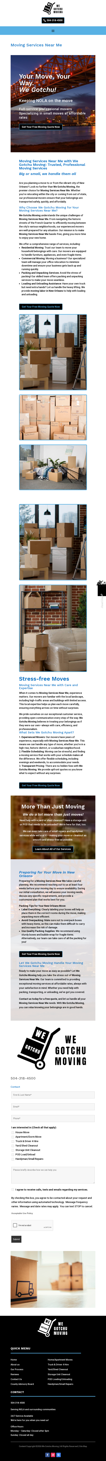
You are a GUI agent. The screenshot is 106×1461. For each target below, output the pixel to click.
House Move (22, 1132)
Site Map (83, 1446)
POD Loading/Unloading (60, 1379)
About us (15, 1364)
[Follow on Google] (58, 1455)
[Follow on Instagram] (53, 1455)
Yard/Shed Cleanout (26, 1145)
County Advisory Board (22, 1384)
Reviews (15, 1374)
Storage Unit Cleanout (27, 1150)
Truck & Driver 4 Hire (26, 1141)
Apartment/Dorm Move (28, 1136)
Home (14, 1359)
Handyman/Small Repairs (29, 1159)
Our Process (17, 1369)
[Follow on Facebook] (47, 1455)
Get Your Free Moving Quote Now (41, 126)
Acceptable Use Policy (22, 1213)
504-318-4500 (55, 20)
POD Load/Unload (25, 1154)
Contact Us (16, 1379)
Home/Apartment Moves (60, 1359)
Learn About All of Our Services (53, 849)
